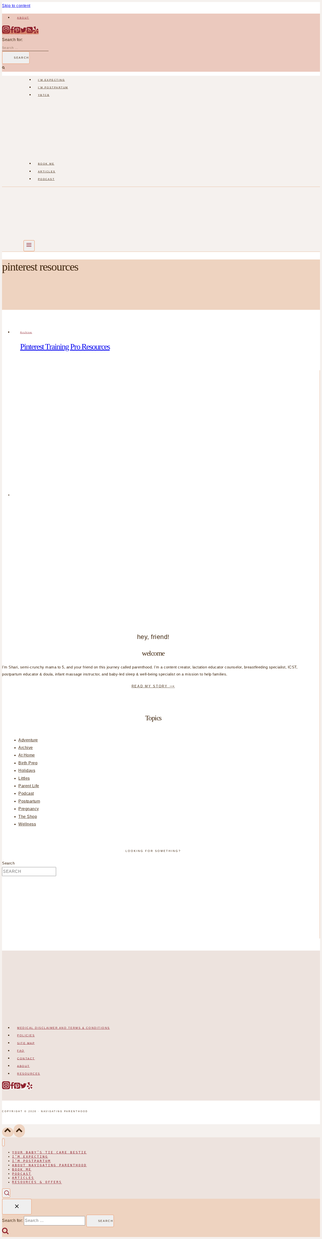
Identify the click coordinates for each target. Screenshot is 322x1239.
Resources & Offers (37, 1182)
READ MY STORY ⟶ (153, 686)
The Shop (27, 816)
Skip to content (16, 6)
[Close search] (17, 1207)
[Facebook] (12, 32)
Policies (26, 1035)
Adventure (28, 740)
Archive (26, 332)
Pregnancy (28, 809)
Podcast (46, 179)
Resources (28, 1073)
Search (8, 863)
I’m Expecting (51, 80)
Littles (24, 778)
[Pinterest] (17, 32)
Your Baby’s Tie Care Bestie (49, 1152)
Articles (47, 171)
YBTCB (44, 95)
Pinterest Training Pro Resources (65, 346)
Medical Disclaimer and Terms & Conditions (63, 1027)
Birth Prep (27, 763)
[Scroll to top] (8, 1132)
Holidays (26, 770)
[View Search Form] (6, 1193)
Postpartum (29, 801)
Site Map (26, 1042)
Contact (26, 1058)
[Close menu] (3, 1142)
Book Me (46, 163)
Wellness (27, 824)
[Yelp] (36, 32)
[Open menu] (29, 245)
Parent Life (28, 786)
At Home (26, 755)
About (23, 17)
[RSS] (30, 32)
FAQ (21, 1050)
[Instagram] (6, 32)
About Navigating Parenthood (49, 1165)
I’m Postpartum (53, 87)
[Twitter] (23, 32)
